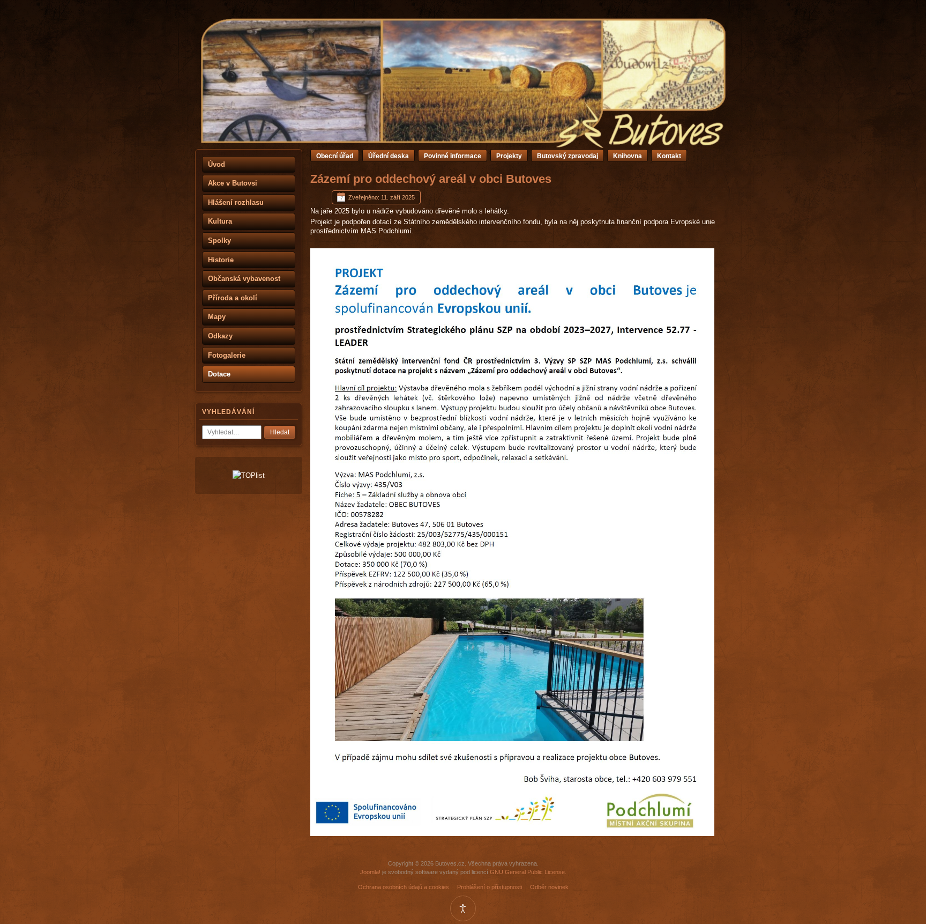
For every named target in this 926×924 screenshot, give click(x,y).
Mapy (217, 317)
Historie (221, 260)
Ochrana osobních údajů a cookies (403, 887)
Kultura (220, 221)
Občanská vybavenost (244, 279)
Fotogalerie (226, 355)
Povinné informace (452, 156)
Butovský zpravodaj (567, 156)
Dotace (219, 374)
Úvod (216, 164)
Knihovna (627, 156)
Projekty (509, 156)
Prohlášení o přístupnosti (489, 887)
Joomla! (370, 872)
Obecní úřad (334, 156)
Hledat (279, 432)
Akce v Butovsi (232, 183)
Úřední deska (388, 156)
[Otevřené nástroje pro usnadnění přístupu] (463, 908)
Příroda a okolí (232, 298)
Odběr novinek (549, 887)
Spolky (219, 240)
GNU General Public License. (528, 872)
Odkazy (220, 336)
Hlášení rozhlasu (236, 202)
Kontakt (669, 156)
